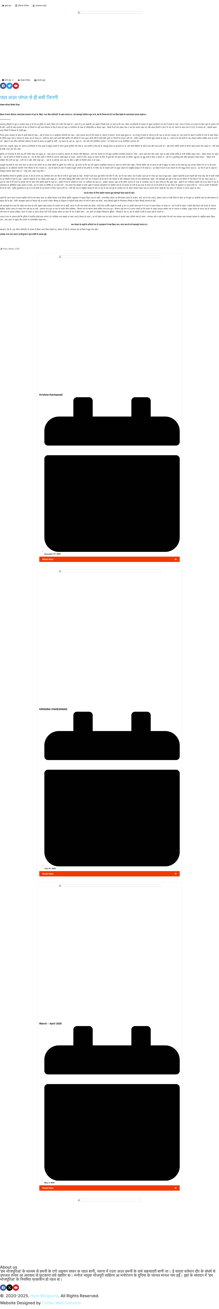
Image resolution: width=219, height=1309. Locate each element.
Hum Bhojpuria (44, 1295)
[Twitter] (9, 86)
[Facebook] (3, 86)
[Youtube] (16, 86)
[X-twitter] (9, 1287)
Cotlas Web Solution (61, 1302)
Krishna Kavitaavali (51, 394)
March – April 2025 (50, 1023)
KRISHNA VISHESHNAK (53, 709)
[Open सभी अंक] (13, 80)
